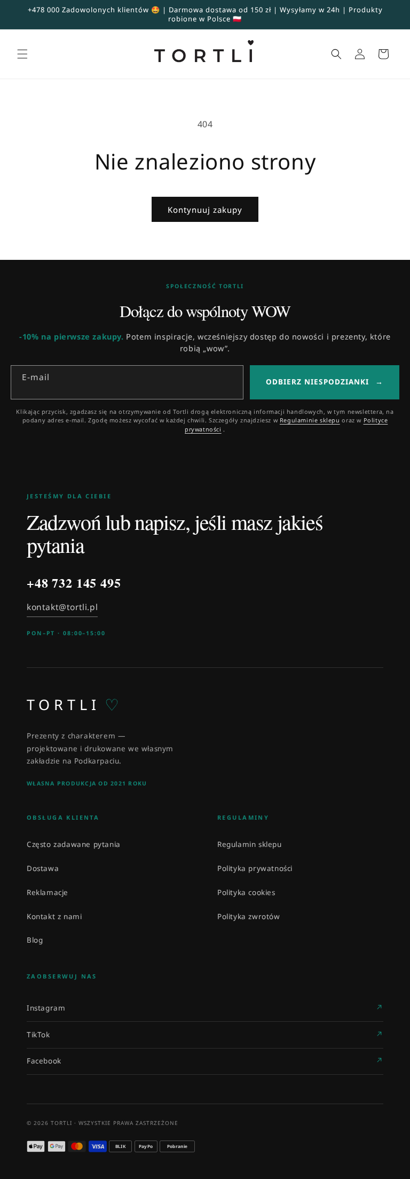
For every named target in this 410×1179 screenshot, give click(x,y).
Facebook (44, 1061)
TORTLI (73, 705)
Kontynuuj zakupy (205, 209)
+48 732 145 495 (74, 583)
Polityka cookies (246, 892)
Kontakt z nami (54, 916)
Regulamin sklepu (249, 844)
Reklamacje (47, 892)
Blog (35, 940)
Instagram (46, 1008)
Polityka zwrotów (248, 916)
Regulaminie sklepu (310, 420)
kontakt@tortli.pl (62, 607)
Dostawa (43, 868)
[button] (22, 54)
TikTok (38, 1034)
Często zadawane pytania (74, 844)
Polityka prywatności (255, 868)
